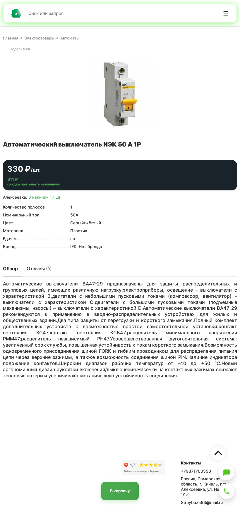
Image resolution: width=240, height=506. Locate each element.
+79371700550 (196, 471)
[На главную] (16, 13)
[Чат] (226, 472)
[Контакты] (226, 491)
